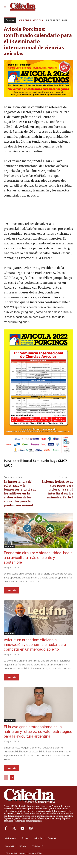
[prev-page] (6, 777)
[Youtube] (22, 828)
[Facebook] (5, 828)
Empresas (9, 546)
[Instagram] (31, 828)
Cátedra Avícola (31, 20)
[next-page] (12, 777)
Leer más (11, 590)
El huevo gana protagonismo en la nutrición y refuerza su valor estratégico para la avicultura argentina (38, 732)
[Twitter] (14, 828)
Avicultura (9, 720)
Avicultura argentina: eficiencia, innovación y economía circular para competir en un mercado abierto (35, 645)
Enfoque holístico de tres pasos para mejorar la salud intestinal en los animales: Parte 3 (57, 489)
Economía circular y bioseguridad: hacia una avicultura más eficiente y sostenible (38, 558)
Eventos (10, 20)
